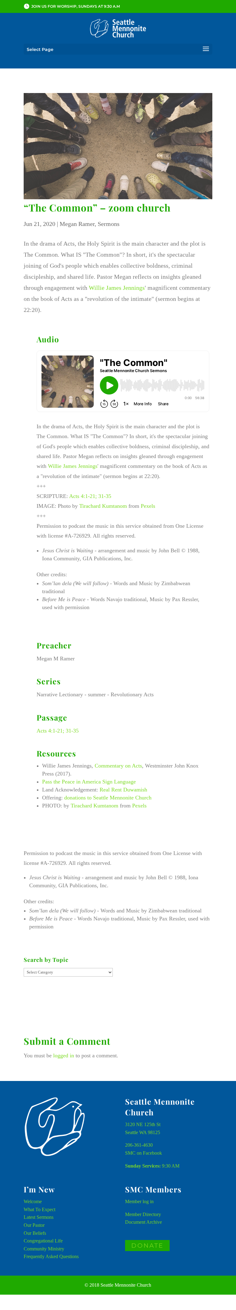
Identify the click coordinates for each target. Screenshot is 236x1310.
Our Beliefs (35, 1233)
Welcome (33, 1201)
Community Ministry (44, 1248)
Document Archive (143, 1222)
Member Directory (143, 1214)
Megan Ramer (77, 223)
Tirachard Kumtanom (103, 506)
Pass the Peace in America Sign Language (89, 782)
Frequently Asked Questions (51, 1256)
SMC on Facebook (143, 1153)
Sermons (109, 223)
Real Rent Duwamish (123, 790)
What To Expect (39, 1209)
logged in (63, 1055)
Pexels (148, 506)
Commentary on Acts (118, 766)
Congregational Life (43, 1240)
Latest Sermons (38, 1217)
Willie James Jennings (117, 287)
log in (148, 1201)
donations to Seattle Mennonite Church (107, 798)
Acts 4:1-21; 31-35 (90, 496)
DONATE (147, 1245)
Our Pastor (34, 1225)
